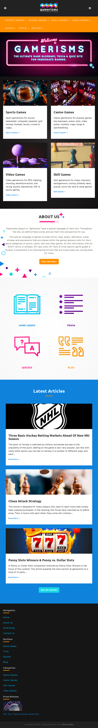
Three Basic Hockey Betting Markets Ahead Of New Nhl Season (48, 437)
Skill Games (62, 174)
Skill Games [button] (59, 20)
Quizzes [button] (36, 28)
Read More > (13, 459)
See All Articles (49, 590)
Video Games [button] (80, 20)
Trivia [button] (23, 28)
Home (6, 617)
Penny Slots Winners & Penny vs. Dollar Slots (41, 560)
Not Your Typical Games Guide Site (21, 714)
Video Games (15, 174)
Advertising (9, 628)
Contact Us (8, 633)
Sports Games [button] (15, 20)
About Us (8, 623)
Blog (5, 662)
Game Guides (9, 646)
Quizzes (7, 657)
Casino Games (64, 112)
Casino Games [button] (38, 20)
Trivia (6, 651)
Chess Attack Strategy (24, 501)
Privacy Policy (68, 724)
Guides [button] (10, 28)
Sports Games (16, 112)
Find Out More (49, 261)
